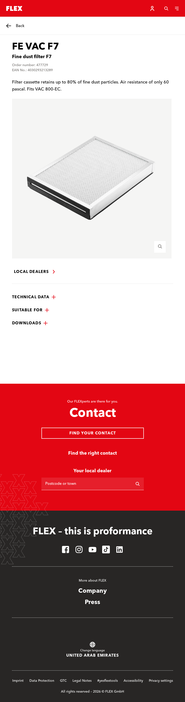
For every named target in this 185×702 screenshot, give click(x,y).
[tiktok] (106, 549)
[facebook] (65, 549)
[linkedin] (119, 549)
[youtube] (92, 549)
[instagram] (79, 549)
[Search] (166, 8)
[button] (34, 297)
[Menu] (177, 8)
